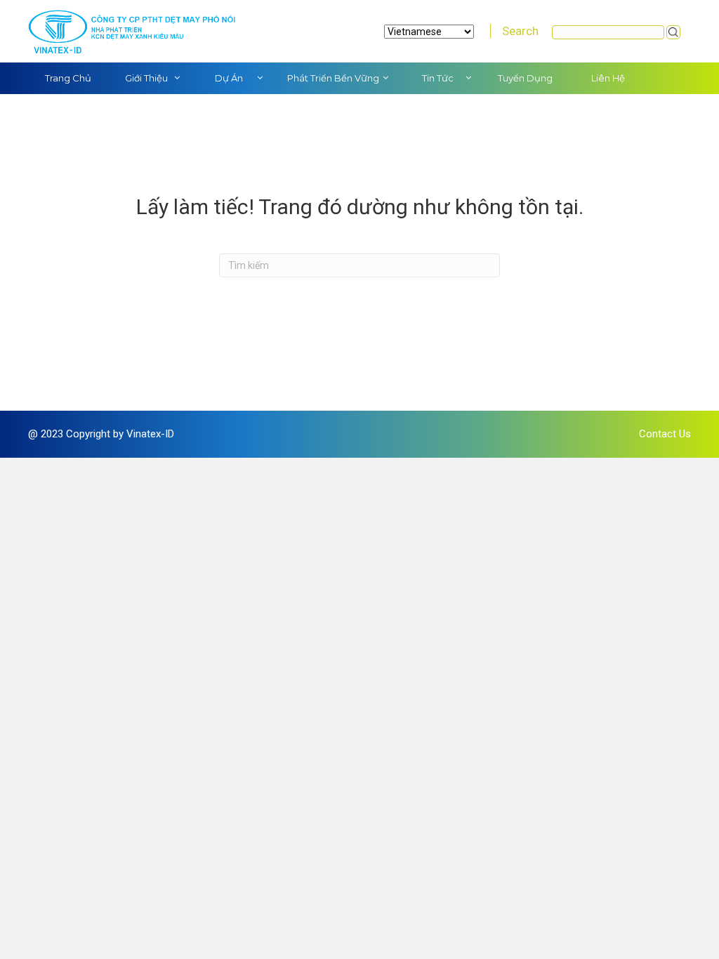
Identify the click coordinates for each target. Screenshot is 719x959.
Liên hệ (608, 78)
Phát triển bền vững (333, 78)
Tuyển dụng (525, 78)
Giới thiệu (146, 78)
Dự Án (229, 78)
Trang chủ (68, 78)
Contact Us (665, 434)
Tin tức (438, 78)
